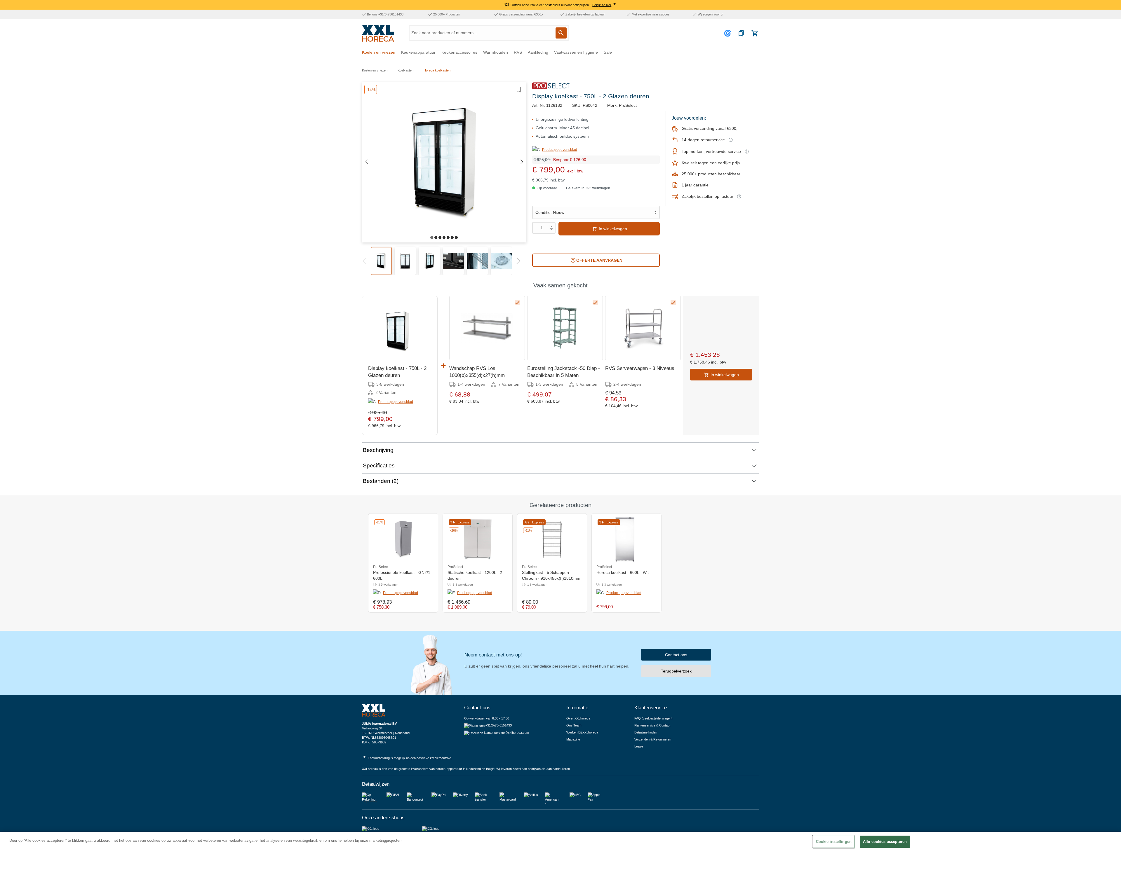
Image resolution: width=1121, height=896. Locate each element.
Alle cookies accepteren (885, 841)
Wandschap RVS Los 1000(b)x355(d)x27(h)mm (477, 372)
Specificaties (379, 465)
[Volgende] (522, 162)
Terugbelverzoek (676, 671)
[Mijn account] (728, 33)
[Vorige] (366, 162)
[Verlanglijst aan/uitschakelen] (519, 89)
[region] (560, 864)
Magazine (573, 739)
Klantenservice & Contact (652, 725)
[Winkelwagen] (754, 33)
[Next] (518, 260)
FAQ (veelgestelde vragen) (653, 718)
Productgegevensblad (559, 150)
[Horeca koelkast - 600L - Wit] (626, 539)
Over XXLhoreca (578, 718)
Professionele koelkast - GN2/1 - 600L (403, 575)
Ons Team (573, 725)
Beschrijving (378, 450)
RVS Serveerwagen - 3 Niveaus (639, 368)
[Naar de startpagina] (378, 33)
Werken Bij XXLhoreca (582, 732)
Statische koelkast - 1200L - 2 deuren (475, 575)
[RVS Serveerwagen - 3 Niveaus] (643, 328)
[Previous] (364, 260)
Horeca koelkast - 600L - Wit (622, 572)
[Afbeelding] (431, 237)
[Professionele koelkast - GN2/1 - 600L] (403, 539)
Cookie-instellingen (834, 841)
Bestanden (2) (380, 481)
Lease (638, 746)
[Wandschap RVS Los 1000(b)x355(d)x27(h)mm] (487, 328)
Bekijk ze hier (601, 5)
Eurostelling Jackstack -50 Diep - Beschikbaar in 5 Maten (563, 372)
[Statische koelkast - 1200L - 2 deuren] (477, 539)
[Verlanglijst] (741, 33)
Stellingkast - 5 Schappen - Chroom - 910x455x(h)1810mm (551, 575)
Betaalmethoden (645, 732)
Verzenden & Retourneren (652, 739)
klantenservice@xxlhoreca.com (506, 732)
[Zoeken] (561, 33)
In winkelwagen (612, 228)
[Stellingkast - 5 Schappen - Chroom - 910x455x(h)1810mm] (552, 539)
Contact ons (676, 654)
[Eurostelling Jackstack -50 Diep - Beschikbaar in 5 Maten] (565, 328)
